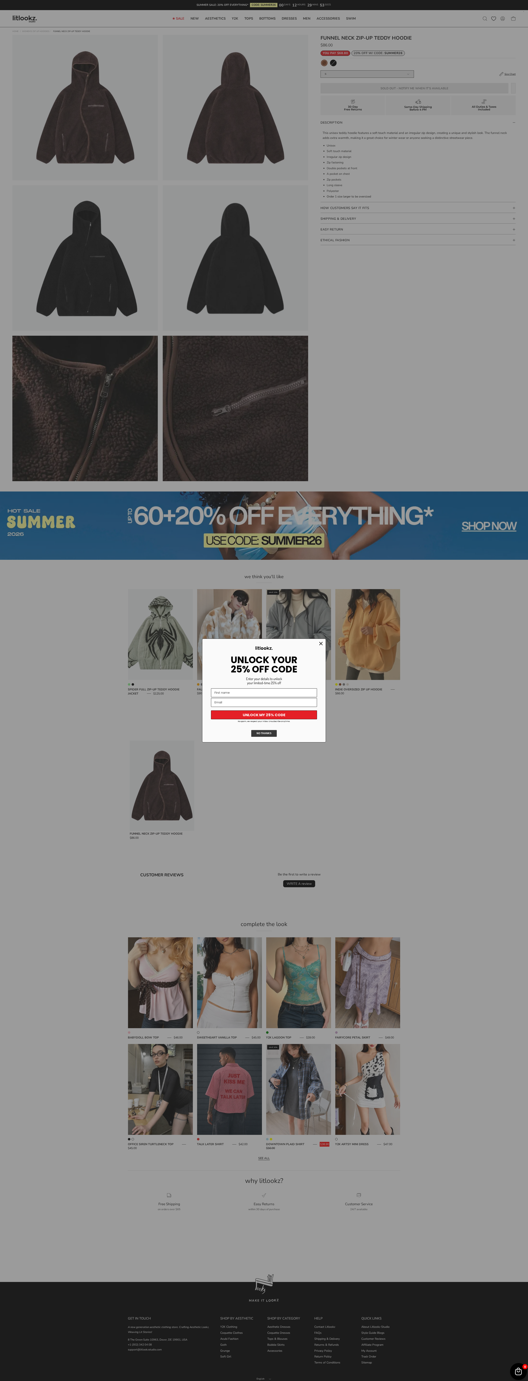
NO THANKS (264, 733)
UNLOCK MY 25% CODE (264, 714)
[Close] (321, 644)
